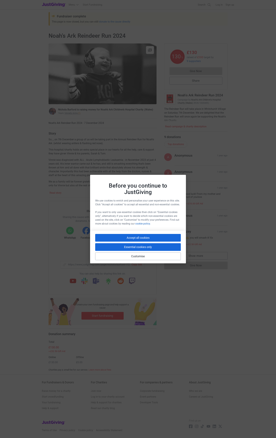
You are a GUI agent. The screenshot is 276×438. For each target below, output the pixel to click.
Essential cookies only (138, 247)
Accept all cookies (138, 237)
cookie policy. (143, 223)
